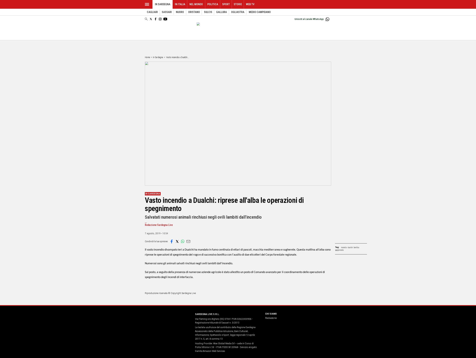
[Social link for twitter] (150, 19)
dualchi (350, 247)
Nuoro (180, 12)
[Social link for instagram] (160, 19)
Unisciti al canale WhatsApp (309, 19)
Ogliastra (237, 12)
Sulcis (208, 12)
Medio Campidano (260, 12)
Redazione (271, 317)
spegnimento (339, 250)
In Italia (180, 4)
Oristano (194, 12)
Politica (212, 4)
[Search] (146, 19)
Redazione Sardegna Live (159, 225)
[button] (171, 241)
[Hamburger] (147, 4)
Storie (238, 4)
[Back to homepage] (167, 321)
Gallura (221, 12)
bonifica (356, 247)
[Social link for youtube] (165, 19)
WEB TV (250, 4)
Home (147, 57)
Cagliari (152, 12)
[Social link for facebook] (155, 19)
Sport (226, 4)
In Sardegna (162, 4)
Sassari (167, 12)
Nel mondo (196, 4)
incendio (344, 247)
